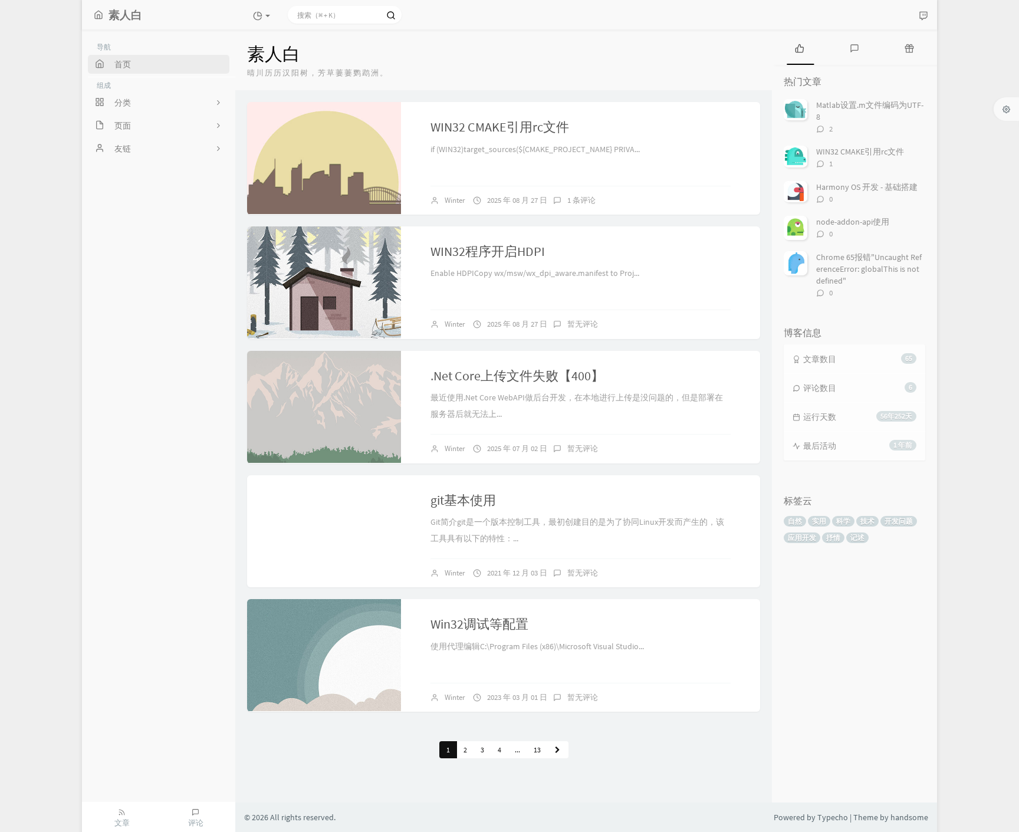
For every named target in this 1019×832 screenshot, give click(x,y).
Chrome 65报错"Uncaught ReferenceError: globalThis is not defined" (869, 269)
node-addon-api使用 (852, 221)
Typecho (832, 817)
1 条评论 (581, 200)
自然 (795, 521)
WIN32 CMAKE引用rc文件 (499, 127)
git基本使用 (463, 500)
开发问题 (899, 521)
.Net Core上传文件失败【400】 (517, 375)
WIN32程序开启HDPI (487, 251)
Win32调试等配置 (479, 624)
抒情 (833, 537)
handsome (909, 817)
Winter (455, 200)
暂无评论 (582, 324)
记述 (857, 537)
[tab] (799, 47)
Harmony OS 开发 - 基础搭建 (867, 187)
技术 (867, 521)
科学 (843, 521)
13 (537, 749)
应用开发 (802, 537)
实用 (819, 521)
